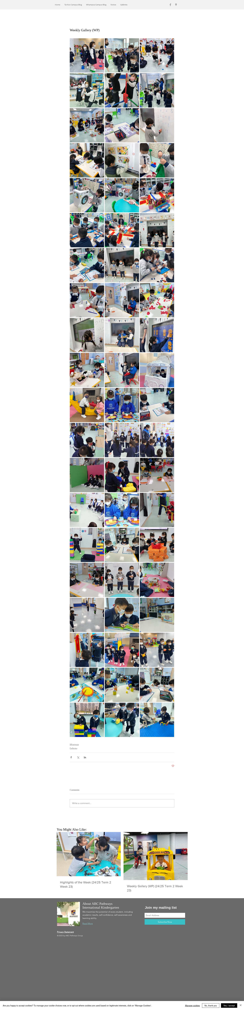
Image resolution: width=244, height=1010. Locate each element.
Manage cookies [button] (192, 1005)
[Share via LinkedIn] (85, 757)
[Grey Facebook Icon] (170, 4)
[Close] (240, 1005)
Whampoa (74, 744)
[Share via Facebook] (71, 757)
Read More (87, 923)
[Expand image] (87, 55)
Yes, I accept (229, 1005)
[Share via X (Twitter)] (78, 757)
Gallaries (73, 748)
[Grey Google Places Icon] (176, 4)
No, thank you (210, 1005)
